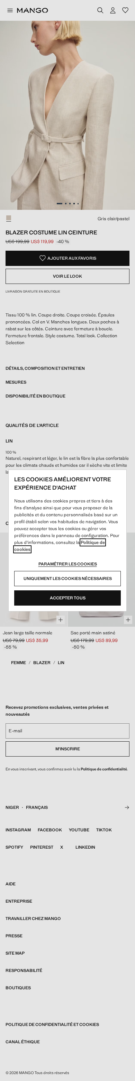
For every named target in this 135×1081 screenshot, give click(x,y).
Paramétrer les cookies (67, 564)
